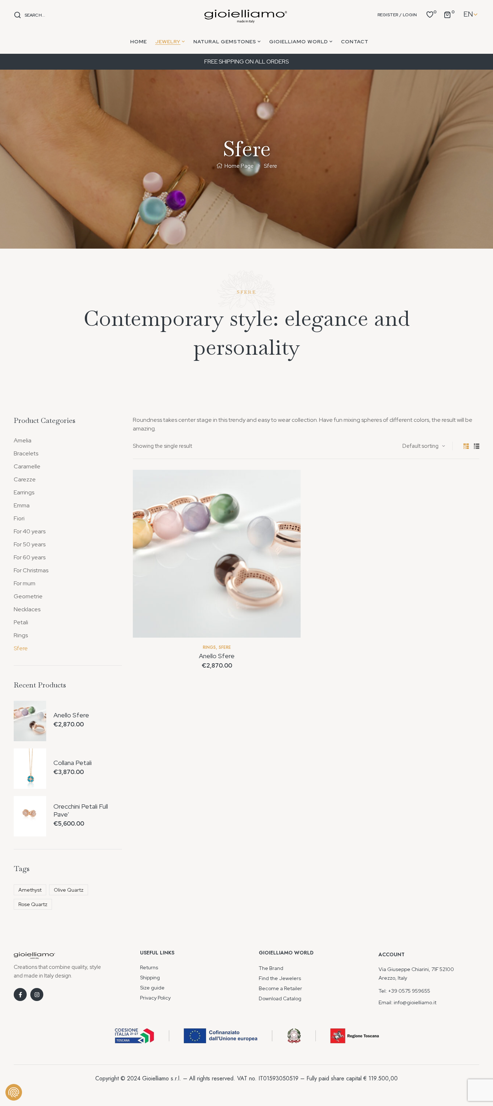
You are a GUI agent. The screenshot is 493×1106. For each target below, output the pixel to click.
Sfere (225, 647)
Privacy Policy (155, 997)
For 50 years (29, 544)
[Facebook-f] (20, 994)
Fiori (19, 518)
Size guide (152, 987)
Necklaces (27, 609)
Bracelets (26, 453)
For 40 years (29, 531)
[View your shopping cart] (447, 14)
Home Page (239, 166)
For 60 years (29, 557)
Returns (149, 967)
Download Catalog (280, 998)
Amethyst (30, 890)
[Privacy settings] (13, 1092)
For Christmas (31, 570)
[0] (430, 14)
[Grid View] (466, 446)
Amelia (22, 440)
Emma (22, 505)
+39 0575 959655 (409, 991)
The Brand (271, 968)
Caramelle (27, 466)
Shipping (150, 977)
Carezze (25, 479)
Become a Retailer (280, 988)
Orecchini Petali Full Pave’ (80, 810)
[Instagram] (36, 994)
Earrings (24, 492)
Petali (21, 622)
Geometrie (28, 596)
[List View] (476, 446)
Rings (209, 647)
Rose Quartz (32, 904)
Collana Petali (72, 763)
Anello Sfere (217, 656)
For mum (24, 583)
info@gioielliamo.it (415, 1002)
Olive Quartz (68, 890)
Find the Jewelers (280, 978)
